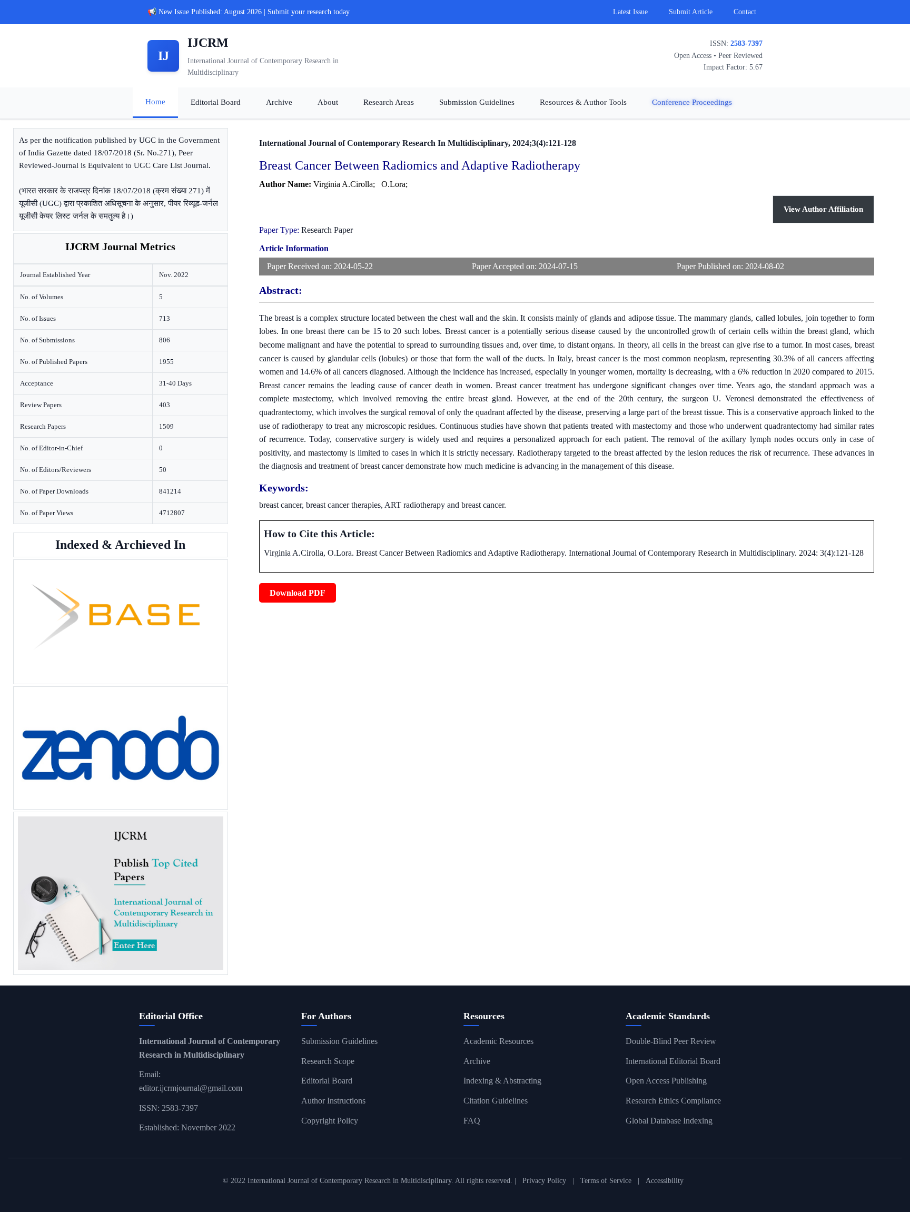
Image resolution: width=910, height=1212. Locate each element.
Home (155, 101)
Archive (279, 101)
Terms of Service (605, 1181)
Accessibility (665, 1181)
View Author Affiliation (823, 208)
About (328, 101)
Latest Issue (630, 12)
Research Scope (327, 1061)
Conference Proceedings (692, 101)
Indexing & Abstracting (502, 1080)
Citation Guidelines (495, 1100)
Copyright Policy (329, 1120)
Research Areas (388, 101)
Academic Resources (498, 1041)
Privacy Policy (544, 1181)
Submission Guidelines (477, 101)
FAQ (471, 1120)
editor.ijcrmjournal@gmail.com (190, 1087)
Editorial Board (216, 101)
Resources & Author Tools (583, 101)
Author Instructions (333, 1100)
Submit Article (691, 12)
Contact (745, 12)
